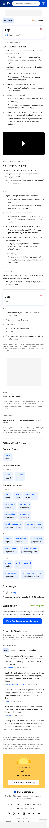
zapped (12, 46)
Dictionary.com (8, 3)
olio (23, 771)
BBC (8, 701)
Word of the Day (23, 767)
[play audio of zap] (6, 35)
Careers (19, 804)
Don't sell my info (23, 818)
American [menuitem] (8, 20)
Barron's (10, 668)
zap (15, 592)
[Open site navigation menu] (4, 3)
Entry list (9, 804)
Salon (9, 716)
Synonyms (38, 20)
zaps (5, 46)
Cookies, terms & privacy (24, 808)
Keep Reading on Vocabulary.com (22, 621)
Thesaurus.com (43, 3)
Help (39, 804)
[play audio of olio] (18, 775)
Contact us (30, 804)
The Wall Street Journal (15, 685)
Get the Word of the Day (24, 782)
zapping (21, 46)
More (17, 20)
